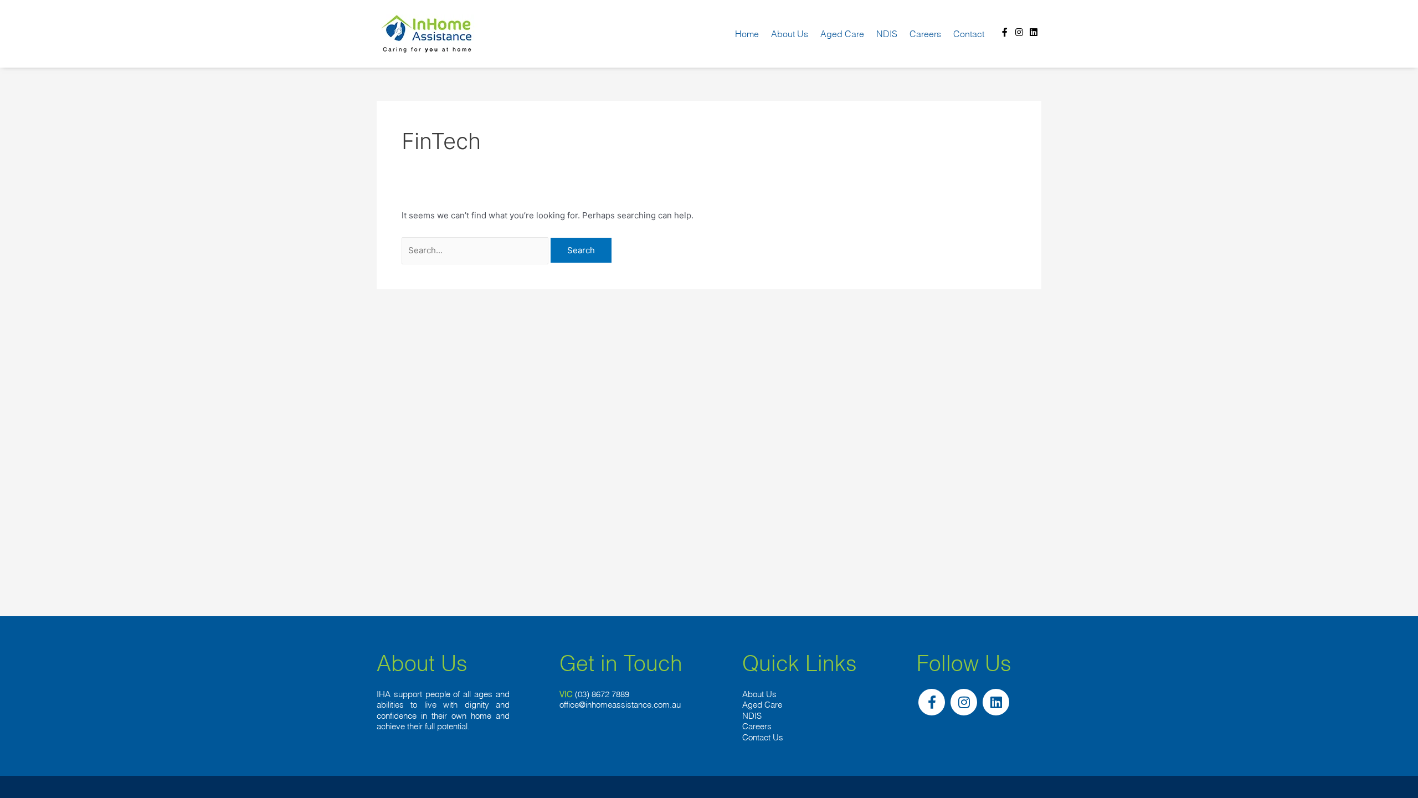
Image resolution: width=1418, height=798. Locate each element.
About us (789, 33)
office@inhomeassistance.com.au (620, 704)
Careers (925, 33)
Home (747, 33)
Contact (968, 33)
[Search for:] (476, 250)
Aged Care (842, 33)
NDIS (886, 33)
